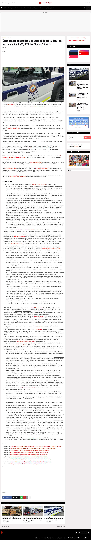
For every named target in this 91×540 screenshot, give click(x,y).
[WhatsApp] (21, 497)
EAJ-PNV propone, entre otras (39, 184)
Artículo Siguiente (61, 526)
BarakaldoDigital (72, 145)
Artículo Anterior (5, 526)
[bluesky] (84, 56)
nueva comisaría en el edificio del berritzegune (40, 167)
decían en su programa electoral (16, 175)
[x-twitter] (85, 3)
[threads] (84, 59)
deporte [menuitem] (29, 7)
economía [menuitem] (35, 7)
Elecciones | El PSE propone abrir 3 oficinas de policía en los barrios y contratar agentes (29, 452)
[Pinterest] (24, 497)
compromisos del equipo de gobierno (34, 437)
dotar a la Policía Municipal (37, 307)
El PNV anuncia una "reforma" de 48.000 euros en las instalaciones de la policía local (28, 456)
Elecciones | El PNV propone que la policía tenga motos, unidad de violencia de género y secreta (31, 461)
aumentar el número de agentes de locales (51, 248)
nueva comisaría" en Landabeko (38, 106)
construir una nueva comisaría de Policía (26, 341)
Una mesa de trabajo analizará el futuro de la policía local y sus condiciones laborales (28, 454)
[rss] (89, 3)
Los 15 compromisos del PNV (16, 243)
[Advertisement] (33, 479)
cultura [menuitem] (23, 7)
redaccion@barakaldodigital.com (11, 3)
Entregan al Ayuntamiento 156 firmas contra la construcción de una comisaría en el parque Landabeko (32, 448)
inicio (2, 3)
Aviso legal (66, 537)
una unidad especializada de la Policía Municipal (27, 229)
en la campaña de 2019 (10, 168)
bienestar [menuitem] (16, 7)
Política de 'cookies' (86, 537)
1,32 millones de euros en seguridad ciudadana (39, 147)
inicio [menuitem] (4, 7)
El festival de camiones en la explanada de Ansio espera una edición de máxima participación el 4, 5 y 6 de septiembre (32, 518)
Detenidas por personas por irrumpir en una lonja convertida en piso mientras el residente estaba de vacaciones (53, 518)
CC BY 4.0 (76, 146)
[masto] (73, 59)
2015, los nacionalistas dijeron (41, 168)
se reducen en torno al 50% (13, 128)
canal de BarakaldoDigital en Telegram (77, 40)
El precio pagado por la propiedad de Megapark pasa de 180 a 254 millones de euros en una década (11, 518)
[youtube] (87, 3)
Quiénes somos (58, 537)
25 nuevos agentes (40, 326)
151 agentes (39, 329)
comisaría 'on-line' (11, 104)
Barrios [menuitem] (10, 7)
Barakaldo (8, 37)
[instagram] (84, 51)
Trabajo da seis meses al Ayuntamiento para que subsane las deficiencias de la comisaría (29, 458)
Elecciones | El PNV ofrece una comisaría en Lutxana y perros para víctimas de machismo (29, 450)
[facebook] (83, 3)
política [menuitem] (41, 7)
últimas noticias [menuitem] (49, 7)
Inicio (3, 37)
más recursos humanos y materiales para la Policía (15, 344)
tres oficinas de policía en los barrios (18, 176)
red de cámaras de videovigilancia (27, 387)
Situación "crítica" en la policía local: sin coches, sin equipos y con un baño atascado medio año (30, 460)
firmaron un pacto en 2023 (36, 162)
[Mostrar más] (30, 497)
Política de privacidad (75, 537)
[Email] (27, 497)
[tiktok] (73, 56)
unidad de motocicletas (19, 236)
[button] (2, 8)
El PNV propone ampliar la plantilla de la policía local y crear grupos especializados (28, 463)
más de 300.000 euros (38, 316)
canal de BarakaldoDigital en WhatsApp (77, 37)
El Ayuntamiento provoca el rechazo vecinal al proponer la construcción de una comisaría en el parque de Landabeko (35, 446)
